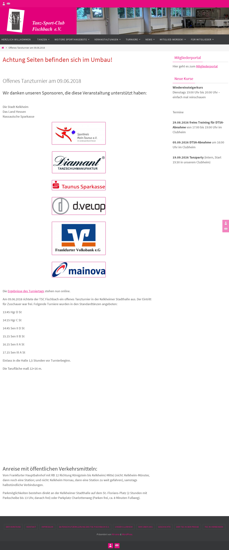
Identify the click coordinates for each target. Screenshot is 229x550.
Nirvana (115, 534)
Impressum (47, 526)
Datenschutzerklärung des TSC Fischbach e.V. (84, 526)
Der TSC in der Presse (187, 526)
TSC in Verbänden (214, 526)
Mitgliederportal (207, 66)
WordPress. (127, 534)
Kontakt (31, 526)
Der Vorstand (13, 526)
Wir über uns (145, 526)
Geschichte (164, 526)
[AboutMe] (4, 4)
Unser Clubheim (124, 526)
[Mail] (8, 4)
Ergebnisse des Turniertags (26, 291)
